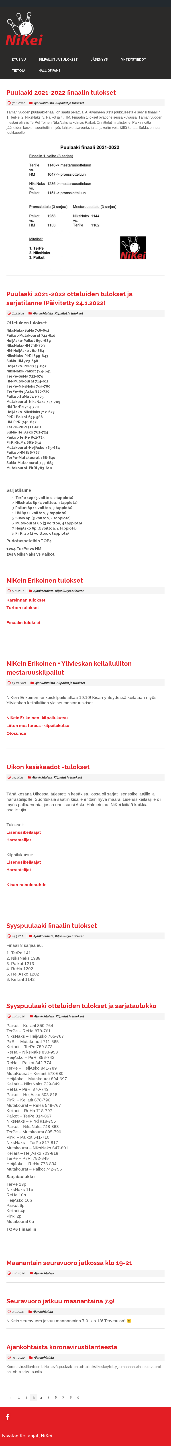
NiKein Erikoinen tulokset (44, 580)
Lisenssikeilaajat (23, 832)
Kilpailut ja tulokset (69, 103)
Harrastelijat (18, 840)
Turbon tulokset (22, 607)
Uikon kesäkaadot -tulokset (48, 767)
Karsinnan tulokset (25, 600)
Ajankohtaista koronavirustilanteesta (61, 1347)
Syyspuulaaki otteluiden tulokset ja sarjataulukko (81, 1006)
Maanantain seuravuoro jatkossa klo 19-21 (69, 1263)
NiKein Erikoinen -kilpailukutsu (37, 717)
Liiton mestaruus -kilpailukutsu (37, 725)
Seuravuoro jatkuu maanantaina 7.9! (60, 1301)
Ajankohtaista (44, 103)
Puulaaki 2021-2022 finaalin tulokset (61, 92)
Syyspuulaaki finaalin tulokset (51, 925)
